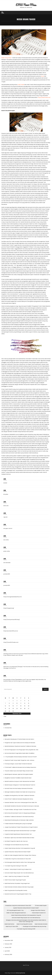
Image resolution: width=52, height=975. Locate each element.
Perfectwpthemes (20, 973)
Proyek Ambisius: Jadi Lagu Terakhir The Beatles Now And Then (20, 809)
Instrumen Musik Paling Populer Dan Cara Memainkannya (19, 873)
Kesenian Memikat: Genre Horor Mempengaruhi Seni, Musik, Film (21, 802)
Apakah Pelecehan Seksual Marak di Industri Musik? (18, 851)
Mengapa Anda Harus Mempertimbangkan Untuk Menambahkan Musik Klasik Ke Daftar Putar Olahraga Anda (26, 920)
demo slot (5, 505)
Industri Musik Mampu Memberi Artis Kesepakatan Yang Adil (20, 848)
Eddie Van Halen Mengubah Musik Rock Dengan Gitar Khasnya (20, 855)
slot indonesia (6, 562)
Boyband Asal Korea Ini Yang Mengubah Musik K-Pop (18, 894)
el (43, 76)
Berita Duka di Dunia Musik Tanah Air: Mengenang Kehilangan (20, 813)
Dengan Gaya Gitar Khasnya (38, 910)
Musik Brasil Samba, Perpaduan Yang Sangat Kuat (17, 883)
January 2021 (8, 947)
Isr (41, 76)
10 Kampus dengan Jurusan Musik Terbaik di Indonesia (18, 764)
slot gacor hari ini (7, 528)
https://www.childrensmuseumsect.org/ (34, 653)
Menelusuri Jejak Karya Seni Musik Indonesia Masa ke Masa (19, 837)
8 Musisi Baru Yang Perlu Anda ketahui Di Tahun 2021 (18, 859)
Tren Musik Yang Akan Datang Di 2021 (26, 929)
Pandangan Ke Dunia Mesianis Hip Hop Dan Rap (16, 844)
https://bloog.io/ (18, 666)
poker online (6, 551)
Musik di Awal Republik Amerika (24, 924)
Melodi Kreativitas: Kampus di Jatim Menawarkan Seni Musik (20, 781)
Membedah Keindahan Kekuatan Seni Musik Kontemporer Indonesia (22, 806)
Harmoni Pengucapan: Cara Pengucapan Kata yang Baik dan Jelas (21, 749)
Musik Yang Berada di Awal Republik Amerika (16, 890)
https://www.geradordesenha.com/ (12, 597)
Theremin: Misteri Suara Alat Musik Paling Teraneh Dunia (19, 771)
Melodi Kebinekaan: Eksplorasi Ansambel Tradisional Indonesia (20, 746)
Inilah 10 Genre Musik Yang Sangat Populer (15, 880)
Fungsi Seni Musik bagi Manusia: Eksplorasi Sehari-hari (18, 834)
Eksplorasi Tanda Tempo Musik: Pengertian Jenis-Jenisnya (19, 760)
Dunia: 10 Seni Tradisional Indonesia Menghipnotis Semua (19, 799)
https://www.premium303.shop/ (11, 619)
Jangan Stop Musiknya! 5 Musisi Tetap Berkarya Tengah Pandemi (21, 827)
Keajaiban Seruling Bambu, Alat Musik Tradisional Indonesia (19, 795)
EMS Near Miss (26, 4)
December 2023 (9, 940)
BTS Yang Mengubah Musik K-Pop (15, 910)
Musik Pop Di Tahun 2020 (12, 926)
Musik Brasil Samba (9, 924)
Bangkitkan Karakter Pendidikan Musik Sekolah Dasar (18, 778)
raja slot (5, 517)
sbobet (5, 483)
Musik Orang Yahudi (6, 57)
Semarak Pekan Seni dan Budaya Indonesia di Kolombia (18, 788)
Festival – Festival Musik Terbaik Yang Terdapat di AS (18, 869)
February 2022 (8, 944)
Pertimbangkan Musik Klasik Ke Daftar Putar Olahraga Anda (20, 862)
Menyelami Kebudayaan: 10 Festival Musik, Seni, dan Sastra (19, 739)
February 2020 (8, 954)
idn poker (5, 494)
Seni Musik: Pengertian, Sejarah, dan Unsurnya (16, 841)
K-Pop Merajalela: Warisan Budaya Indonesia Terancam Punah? (21, 756)
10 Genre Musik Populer (41, 905)
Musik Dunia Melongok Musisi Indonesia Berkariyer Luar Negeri (20, 830)
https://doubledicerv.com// (19, 679)
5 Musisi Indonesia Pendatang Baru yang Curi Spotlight (18, 823)
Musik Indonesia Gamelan (41, 924)
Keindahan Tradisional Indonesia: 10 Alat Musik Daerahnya (19, 816)
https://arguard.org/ (8, 608)
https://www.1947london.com (10, 642)
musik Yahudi (21, 84)
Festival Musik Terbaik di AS (39, 913)
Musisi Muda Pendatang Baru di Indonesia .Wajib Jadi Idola (19, 820)
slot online (6, 540)
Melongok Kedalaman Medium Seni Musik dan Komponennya (20, 792)
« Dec (4, 716)
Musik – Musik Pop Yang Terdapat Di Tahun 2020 (17, 876)
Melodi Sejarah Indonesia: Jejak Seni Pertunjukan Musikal (19, 774)
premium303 (6, 574)
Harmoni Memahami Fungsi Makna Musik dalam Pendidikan (19, 753)
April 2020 (7, 951)
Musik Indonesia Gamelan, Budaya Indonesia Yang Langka (19, 887)
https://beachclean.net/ (44, 97)
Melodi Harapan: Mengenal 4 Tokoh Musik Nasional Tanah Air (20, 785)
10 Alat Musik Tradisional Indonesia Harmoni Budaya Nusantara (20, 767)
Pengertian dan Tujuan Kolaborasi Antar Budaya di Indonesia (20, 742)
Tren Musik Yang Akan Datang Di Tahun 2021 (16, 866)
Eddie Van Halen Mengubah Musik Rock (16, 913)
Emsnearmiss (8, 728)
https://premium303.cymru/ (10, 631)
